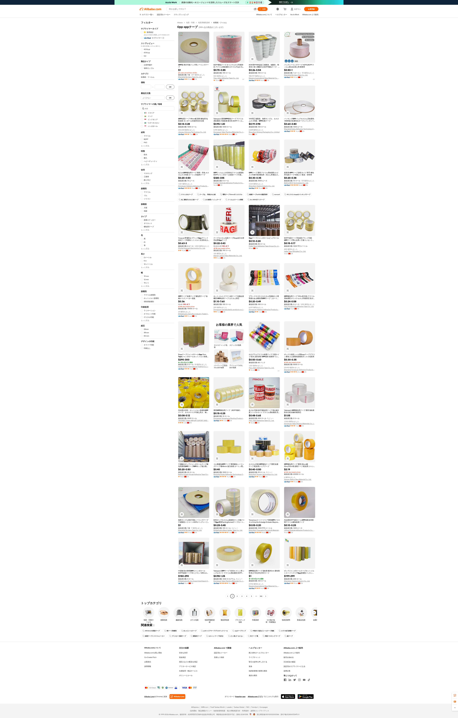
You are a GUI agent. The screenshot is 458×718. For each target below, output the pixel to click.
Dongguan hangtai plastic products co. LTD (229, 310)
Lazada (229, 707)
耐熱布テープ (197, 636)
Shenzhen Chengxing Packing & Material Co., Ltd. (264, 530)
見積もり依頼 (219, 657)
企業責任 (147, 662)
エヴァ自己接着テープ (288, 631)
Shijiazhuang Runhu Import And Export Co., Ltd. (193, 581)
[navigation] (157, 309)
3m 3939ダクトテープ (257, 200)
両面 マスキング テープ (272, 636)
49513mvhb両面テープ (152, 631)
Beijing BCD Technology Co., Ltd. (296, 183)
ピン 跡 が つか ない (236, 636)
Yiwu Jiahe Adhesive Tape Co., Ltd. (226, 78)
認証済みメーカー (220, 653)
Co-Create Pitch (150, 657)
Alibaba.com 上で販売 (292, 653)
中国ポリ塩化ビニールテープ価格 (263, 631)
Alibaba (180, 22)
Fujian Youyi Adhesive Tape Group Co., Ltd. (264, 246)
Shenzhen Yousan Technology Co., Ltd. (263, 474)
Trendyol (254, 707)
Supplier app (240, 696)
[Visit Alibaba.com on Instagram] (299, 679)
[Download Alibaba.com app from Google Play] (306, 696)
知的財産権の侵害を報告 (258, 671)
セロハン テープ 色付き (216, 636)
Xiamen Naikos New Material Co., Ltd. (297, 479)
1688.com (204, 707)
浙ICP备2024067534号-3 (290, 714)
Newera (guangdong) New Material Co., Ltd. (264, 78)
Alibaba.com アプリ (255, 696)
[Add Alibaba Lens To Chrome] (177, 696)
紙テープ (290, 636)
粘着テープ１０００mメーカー (155, 636)
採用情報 (147, 666)
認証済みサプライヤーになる (294, 666)
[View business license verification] (250, 714)
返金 (250, 666)
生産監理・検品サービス (188, 671)
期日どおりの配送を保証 (188, 662)
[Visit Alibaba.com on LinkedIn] (289, 679)
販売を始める (289, 657)
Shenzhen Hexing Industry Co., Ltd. (262, 186)
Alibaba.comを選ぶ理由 (153, 653)
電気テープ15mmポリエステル (232, 194)
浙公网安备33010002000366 (268, 714)
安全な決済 (183, 653)
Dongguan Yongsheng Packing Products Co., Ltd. (229, 418)
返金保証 (182, 657)
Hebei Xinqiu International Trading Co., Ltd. (193, 367)
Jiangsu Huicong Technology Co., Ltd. (192, 132)
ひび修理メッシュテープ (213, 200)
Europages (264, 707)
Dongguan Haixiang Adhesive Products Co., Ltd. (193, 186)
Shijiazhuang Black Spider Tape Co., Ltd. (227, 530)
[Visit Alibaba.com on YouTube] (304, 679)
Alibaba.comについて (152, 648)
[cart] (285, 9)
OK (170, 87)
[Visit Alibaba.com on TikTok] (308, 679)
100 (261, 596)
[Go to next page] (266, 596)
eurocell (277, 194)
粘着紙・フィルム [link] (220, 22)
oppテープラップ (240, 631)
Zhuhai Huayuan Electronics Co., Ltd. (191, 248)
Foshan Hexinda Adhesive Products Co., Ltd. (229, 183)
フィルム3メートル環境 (235, 200)
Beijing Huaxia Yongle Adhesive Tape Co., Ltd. (193, 474)
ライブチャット (254, 657)
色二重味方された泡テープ (189, 200)
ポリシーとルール (186, 675)
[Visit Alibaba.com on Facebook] (285, 679)
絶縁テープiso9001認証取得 (258, 194)
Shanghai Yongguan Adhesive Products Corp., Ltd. (299, 370)
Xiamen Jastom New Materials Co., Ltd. (227, 256)
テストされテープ (187, 194)
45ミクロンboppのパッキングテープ (298, 194)
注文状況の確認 (289, 662)
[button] (255, 9)
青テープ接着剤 (172, 631)
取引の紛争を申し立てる (258, 662)
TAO (247, 707)
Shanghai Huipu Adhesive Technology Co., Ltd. (299, 129)
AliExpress (195, 707)
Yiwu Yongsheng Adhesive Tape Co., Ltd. (299, 306)
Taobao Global (239, 707)
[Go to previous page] (227, 596)
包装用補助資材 (204, 22)
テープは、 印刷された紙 (208, 194)
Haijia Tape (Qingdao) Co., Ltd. (295, 251)
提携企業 (287, 671)
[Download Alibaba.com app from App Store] (288, 696)
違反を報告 (253, 675)
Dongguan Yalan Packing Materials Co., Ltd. (229, 132)
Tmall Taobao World (217, 707)
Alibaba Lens (149, 696)
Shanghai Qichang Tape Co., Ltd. (190, 77)
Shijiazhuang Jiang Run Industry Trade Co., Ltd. (193, 314)
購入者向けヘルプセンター (259, 653)
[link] (455, 695)
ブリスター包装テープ (179, 636)
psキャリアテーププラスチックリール (215, 631)
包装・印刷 (190, 22)
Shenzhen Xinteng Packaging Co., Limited (264, 132)
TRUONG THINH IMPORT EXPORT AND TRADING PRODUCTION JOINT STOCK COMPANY (193, 420)
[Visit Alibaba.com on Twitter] (294, 679)
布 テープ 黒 (254, 636)
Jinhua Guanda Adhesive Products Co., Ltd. (299, 530)
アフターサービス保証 (187, 666)
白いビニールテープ (190, 631)
